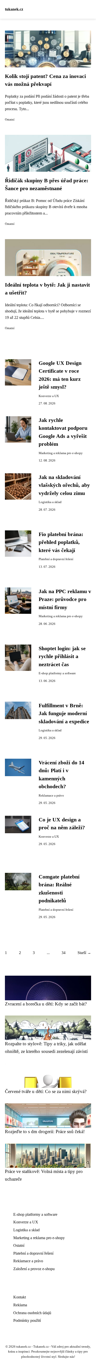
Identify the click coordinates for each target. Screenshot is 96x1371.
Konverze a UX (49, 396)
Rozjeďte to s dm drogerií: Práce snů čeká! (45, 1131)
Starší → (84, 953)
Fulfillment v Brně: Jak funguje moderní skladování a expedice (64, 713)
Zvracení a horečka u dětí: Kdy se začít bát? (46, 1003)
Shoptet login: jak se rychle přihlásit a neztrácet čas (62, 656)
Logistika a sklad (50, 502)
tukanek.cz (14, 9)
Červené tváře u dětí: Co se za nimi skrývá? (45, 1091)
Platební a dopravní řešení (56, 559)
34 (63, 953)
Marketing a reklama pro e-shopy (61, 453)
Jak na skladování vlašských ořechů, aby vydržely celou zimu (64, 485)
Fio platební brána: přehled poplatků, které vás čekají (61, 542)
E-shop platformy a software (57, 673)
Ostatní (10, 119)
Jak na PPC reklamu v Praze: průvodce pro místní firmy (65, 599)
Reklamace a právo (51, 795)
